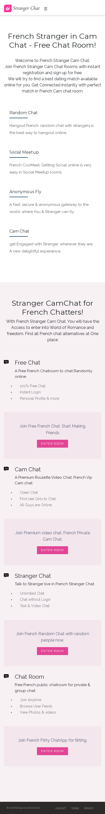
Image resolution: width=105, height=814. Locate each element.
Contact (61, 808)
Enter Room (52, 443)
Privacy (89, 808)
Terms (75, 808)
